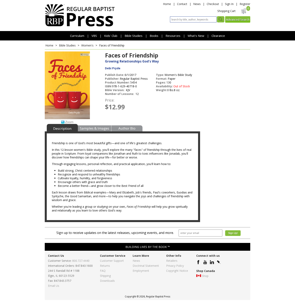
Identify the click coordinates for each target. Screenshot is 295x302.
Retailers (171, 261)
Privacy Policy (175, 266)
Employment (141, 271)
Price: (109, 100)
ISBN (108, 86)
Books (154, 36)
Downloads (107, 281)
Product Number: (117, 82)
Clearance (218, 36)
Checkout (213, 4)
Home (167, 4)
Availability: (164, 86)
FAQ (103, 271)
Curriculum (77, 36)
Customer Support (112, 261)
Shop (205, 276)
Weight (161, 90)
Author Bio (126, 128)
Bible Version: (115, 90)
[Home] (80, 26)
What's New (196, 36)
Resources (173, 36)
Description (62, 128)
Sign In (229, 4)
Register (245, 4)
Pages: (161, 82)
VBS (94, 36)
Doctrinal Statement (146, 266)
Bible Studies (133, 36)
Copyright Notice (177, 271)
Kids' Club (110, 36)
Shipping (105, 276)
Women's (87, 45)
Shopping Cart (226, 11)
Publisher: (112, 79)
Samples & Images (94, 128)
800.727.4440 (81, 261)
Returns (105, 266)
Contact (182, 4)
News (197, 4)
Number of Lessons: (120, 94)
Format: (161, 79)
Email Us (53, 286)
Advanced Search (237, 19)
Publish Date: (114, 75)
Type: (160, 75)
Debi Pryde (112, 68)
